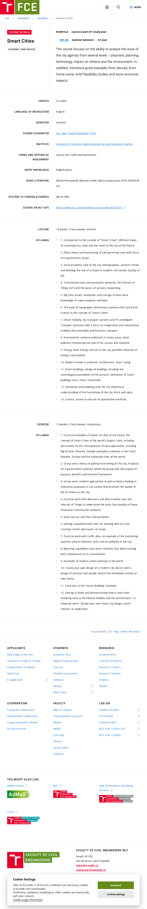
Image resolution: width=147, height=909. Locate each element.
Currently (59, 735)
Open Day (13, 673)
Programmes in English (21, 667)
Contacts (58, 679)
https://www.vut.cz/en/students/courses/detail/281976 (89, 207)
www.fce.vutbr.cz (87, 865)
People (57, 722)
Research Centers (109, 667)
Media (56, 728)
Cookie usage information (28, 899)
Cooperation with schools (22, 722)
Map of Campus (62, 709)
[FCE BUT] (19, 7)
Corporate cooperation (21, 709)
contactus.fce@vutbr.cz (91, 870)
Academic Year (62, 654)
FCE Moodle (111, 716)
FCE (7, 18)
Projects (104, 679)
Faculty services (16, 728)
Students (23, 18)
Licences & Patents (110, 661)
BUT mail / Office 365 (117, 729)
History (57, 741)
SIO (110, 631)
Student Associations (65, 673)
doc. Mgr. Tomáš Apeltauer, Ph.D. (76, 133)
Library (62, 686)
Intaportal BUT (113, 722)
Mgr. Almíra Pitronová (127, 631)
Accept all (115, 885)
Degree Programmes (66, 661)
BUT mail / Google (115, 735)
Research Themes (110, 673)
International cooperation (22, 716)
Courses (42, 18)
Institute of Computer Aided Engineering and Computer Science (94, 144)
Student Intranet (114, 710)
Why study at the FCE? (20, 654)
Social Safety (61, 747)
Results (103, 686)
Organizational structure (68, 716)
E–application (20, 680)
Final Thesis (65, 692)
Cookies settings (116, 894)
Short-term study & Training (24, 661)
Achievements (107, 654)
